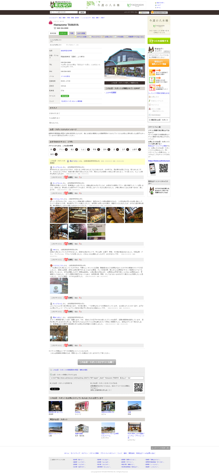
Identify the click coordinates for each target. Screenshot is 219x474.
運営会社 (132, 453)
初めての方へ (160, 2)
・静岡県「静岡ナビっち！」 (128, 459)
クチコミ (63, 33)
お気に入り (109, 37)
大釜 (129, 412)
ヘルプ (159, 5)
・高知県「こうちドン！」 (152, 467)
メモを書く (120, 37)
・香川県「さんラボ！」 (103, 464)
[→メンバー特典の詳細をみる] (159, 93)
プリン (63, 149)
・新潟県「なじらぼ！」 (103, 462)
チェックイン (96, 37)
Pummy (77, 412)
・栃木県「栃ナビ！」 (78, 459)
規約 (125, 453)
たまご (85, 149)
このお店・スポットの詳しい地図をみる (124, 83)
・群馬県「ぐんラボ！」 (79, 464)
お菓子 (136, 149)
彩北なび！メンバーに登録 (157, 146)
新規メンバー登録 (159, 12)
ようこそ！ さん (131, 12)
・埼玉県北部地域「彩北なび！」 (129, 467)
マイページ (155, 105)
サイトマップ (75, 453)
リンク (119, 453)
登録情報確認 (155, 115)
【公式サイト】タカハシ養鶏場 (71, 101)
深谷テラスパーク (55, 433)
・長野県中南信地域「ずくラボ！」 (154, 462)
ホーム (159, 7)
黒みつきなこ (74, 161)
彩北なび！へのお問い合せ (145, 453)
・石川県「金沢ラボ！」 (79, 467)
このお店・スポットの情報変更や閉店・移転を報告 (69, 370)
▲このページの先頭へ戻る (160, 448)
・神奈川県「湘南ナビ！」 (127, 464)
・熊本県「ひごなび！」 (103, 459)
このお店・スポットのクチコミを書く (97, 362)
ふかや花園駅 (111, 92)
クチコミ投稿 (94, 453)
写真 (71, 33)
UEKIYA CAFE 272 (107, 412)
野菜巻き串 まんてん (56, 412)
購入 (74, 149)
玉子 (125, 149)
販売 (53, 154)
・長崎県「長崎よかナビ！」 (152, 459)
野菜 (96, 149)
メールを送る (65, 76)
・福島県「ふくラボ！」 (79, 462)
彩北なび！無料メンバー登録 (159, 62)
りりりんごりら (58, 199)
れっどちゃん (57, 167)
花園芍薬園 (79, 433)
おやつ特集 (81, 33)
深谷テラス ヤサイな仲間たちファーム (109, 435)
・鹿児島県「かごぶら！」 (103, 467)
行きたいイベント (157, 101)
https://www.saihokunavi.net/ (161, 161)
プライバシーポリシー (108, 453)
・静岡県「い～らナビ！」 (152, 464)
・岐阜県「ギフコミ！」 (127, 462)
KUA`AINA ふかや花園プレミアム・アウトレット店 (136, 436)
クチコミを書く (82, 37)
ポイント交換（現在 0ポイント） (158, 110)
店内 (106, 149)
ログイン (144, 12)
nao (54, 249)
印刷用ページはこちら (136, 37)
